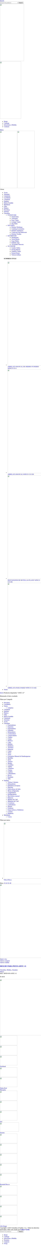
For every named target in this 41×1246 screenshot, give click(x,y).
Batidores (10, 746)
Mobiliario (7, 815)
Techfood (3, 1066)
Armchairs (14, 218)
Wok (9, 779)
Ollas (5, 715)
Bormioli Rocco (5, 1184)
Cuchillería (7, 704)
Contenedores (12, 734)
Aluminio (7, 720)
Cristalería (7, 709)
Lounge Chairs (15, 222)
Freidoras (10, 808)
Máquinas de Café (13, 801)
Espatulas (10, 727)
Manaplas (3, 1090)
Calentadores (11, 773)
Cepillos (10, 772)
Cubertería (7, 718)
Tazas (9, 754)
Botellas (10, 744)
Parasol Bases (15, 253)
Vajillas (10, 766)
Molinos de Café (13, 799)
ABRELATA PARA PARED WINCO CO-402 (22, 688)
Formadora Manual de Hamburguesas (19, 756)
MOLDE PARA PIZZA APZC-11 (13, 966)
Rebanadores (11, 732)
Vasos (9, 753)
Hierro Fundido (8, 716)
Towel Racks (15, 239)
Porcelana (7, 702)
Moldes (10, 763)
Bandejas (10, 777)
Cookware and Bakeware (19, 232)
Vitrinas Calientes (13, 782)
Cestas (10, 739)
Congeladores (12, 792)
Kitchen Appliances (17, 230)
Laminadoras (11, 805)
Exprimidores (12, 725)
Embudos (10, 730)
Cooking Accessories (17, 229)
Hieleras (10, 741)
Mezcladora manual (13, 796)
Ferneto (2, 1133)
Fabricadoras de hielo (14, 789)
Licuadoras (11, 803)
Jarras (9, 760)
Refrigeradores (12, 794)
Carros (10, 817)
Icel (1, 1121)
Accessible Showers (17, 244)
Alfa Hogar (3, 1226)
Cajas (9, 742)
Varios (6, 706)
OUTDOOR (11, 246)
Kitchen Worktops (16, 227)
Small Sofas (15, 217)
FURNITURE (12, 215)
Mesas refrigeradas (13, 791)
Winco (2, 971)
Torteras (10, 761)
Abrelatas (10, 747)
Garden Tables (15, 248)
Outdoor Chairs (16, 251)
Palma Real (3, 1088)
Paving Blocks (15, 249)
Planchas (10, 787)
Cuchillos (10, 765)
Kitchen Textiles (16, 234)
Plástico (6, 713)
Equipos (6, 780)
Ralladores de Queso (14, 785)
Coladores (11, 768)
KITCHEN (11, 225)
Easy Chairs (15, 220)
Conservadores (12, 735)
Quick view (3, 959)
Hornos (10, 806)
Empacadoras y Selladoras (15, 810)
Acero (6, 721)
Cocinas (10, 811)
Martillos (10, 758)
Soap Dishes (15, 241)
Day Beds (14, 224)
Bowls (10, 775)
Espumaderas (12, 728)
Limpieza (10, 708)
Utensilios (7, 723)
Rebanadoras (11, 784)
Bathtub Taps (15, 243)
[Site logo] (12, 60)
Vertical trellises (16, 255)
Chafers (10, 737)
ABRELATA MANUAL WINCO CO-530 (21, 474)
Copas (9, 751)
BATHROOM (12, 236)
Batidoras (10, 813)
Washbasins (14, 237)
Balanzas (10, 749)
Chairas (10, 770)
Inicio (2, 693)
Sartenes (6, 711)
